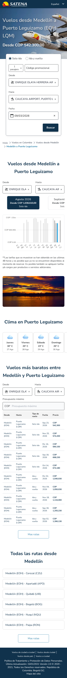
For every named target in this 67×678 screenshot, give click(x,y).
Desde (12, 75)
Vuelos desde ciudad (46, 652)
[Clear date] (54, 116)
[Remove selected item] (56, 82)
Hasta (38, 182)
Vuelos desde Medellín (47, 142)
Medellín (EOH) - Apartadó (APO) (25, 583)
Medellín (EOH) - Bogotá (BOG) (23, 604)
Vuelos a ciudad (43, 656)
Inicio (5, 143)
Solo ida (17, 58)
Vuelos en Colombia (22, 142)
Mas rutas (33, 534)
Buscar (51, 127)
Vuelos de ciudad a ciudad (23, 652)
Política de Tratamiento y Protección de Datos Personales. (33, 660)
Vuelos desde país (25, 656)
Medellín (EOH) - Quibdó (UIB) (23, 594)
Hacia (11, 92)
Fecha (11, 108)
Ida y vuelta (35, 58)
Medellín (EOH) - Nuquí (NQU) (23, 614)
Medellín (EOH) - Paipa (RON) (22, 625)
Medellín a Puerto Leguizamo (22, 146)
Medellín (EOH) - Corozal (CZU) (23, 573)
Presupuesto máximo (13, 399)
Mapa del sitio (34, 673)
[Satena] (15, 4)
